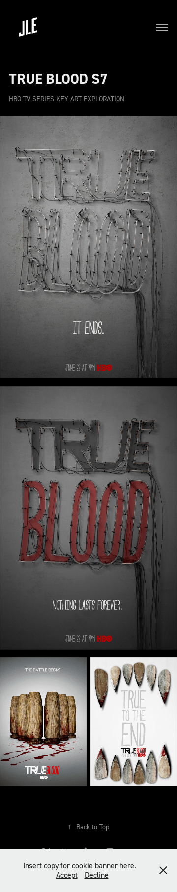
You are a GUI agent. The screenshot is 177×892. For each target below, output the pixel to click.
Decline (97, 875)
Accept (67, 875)
